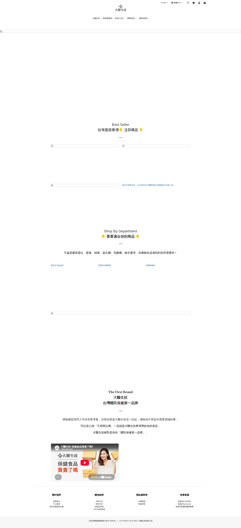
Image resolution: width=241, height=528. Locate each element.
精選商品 (131, 18)
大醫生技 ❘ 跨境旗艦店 (102, 18)
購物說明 (143, 18)
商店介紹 (119, 18)
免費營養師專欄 (187, 506)
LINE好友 (187, 501)
